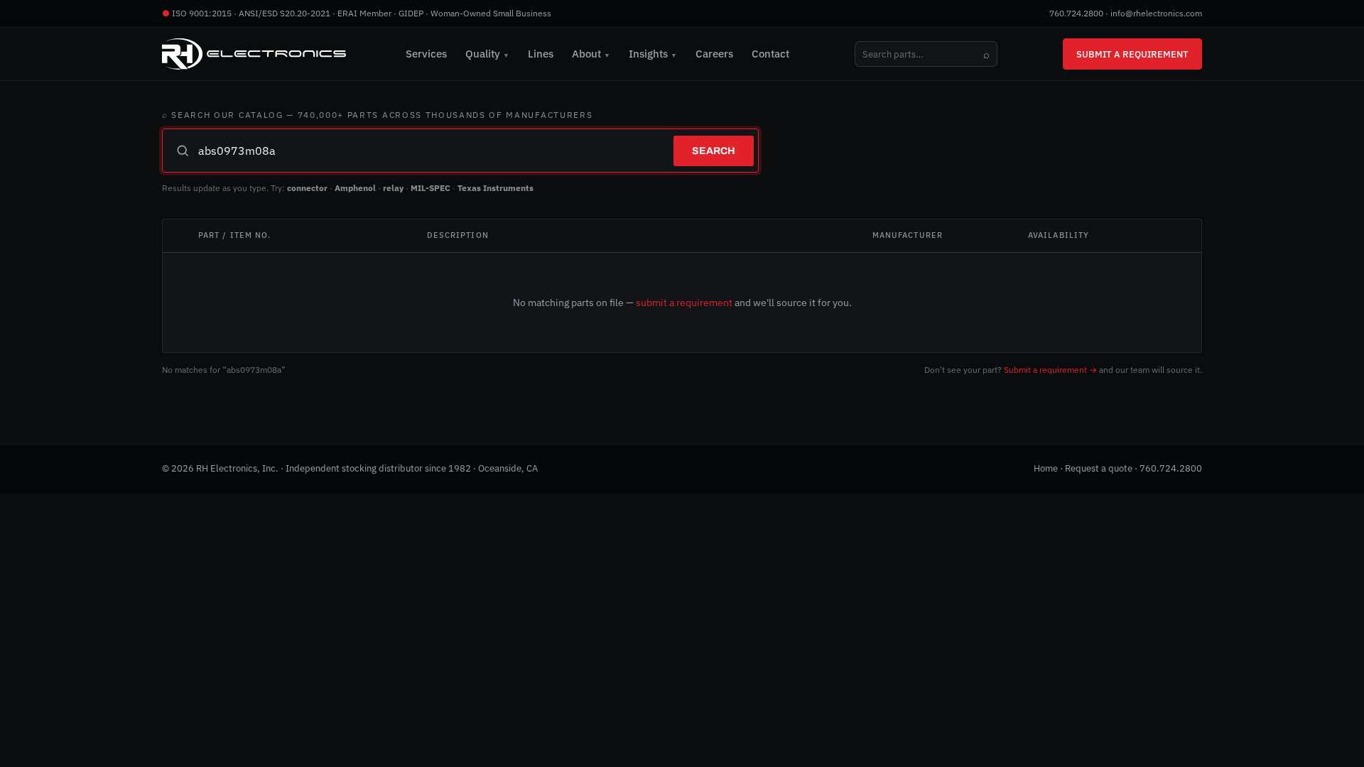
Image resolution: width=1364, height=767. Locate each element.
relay (393, 188)
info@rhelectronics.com (1156, 13)
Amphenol (355, 188)
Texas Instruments (496, 188)
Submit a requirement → (1050, 369)
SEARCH (713, 151)
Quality (487, 53)
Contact (770, 53)
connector (307, 188)
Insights (653, 53)
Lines (540, 53)
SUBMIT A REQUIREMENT (1132, 54)
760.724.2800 (1076, 13)
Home (1046, 468)
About (591, 53)
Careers (714, 53)
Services (426, 53)
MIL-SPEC (430, 188)
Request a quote (1098, 468)
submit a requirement (684, 302)
